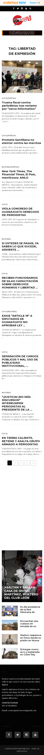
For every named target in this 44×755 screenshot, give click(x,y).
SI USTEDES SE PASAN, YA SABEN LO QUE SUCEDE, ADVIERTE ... (20, 246)
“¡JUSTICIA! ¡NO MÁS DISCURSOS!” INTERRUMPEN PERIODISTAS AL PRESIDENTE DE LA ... (17, 403)
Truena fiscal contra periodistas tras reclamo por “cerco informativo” (19, 106)
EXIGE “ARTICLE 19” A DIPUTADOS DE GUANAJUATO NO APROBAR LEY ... (17, 320)
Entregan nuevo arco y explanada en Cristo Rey (29, 652)
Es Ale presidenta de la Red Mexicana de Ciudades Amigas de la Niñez (30, 612)
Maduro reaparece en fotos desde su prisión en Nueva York (30, 639)
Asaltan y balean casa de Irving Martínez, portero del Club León (21, 593)
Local (5, 98)
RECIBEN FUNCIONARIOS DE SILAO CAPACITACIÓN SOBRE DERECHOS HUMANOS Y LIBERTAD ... (20, 282)
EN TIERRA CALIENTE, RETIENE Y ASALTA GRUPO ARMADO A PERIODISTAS (21, 441)
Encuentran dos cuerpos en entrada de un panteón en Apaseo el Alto (29, 626)
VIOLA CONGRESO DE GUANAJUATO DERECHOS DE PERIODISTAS (20, 212)
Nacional (6, 167)
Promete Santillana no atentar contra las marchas (21, 141)
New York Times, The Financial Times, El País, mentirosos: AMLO (19, 174)
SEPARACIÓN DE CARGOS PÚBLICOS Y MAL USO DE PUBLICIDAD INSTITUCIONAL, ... (20, 361)
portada (12, 98)
